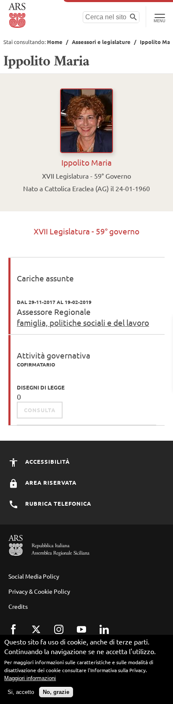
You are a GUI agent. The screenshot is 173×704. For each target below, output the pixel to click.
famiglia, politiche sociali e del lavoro (83, 322)
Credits (18, 606)
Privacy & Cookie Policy (39, 591)
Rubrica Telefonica (57, 503)
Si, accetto (21, 692)
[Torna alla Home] (17, 15)
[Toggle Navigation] (159, 16)
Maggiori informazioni (30, 678)
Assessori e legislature (101, 41)
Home (55, 41)
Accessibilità (47, 461)
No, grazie (56, 692)
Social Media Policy (33, 576)
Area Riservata (50, 482)
